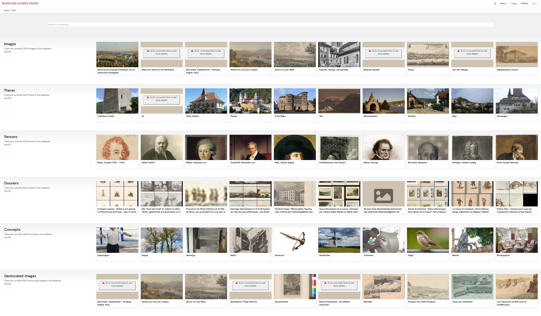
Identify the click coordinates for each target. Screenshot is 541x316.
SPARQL (525, 3)
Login (514, 3)
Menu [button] (502, 3)
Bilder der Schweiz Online (20, 3)
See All (7, 51)
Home (6, 10)
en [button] (534, 3)
